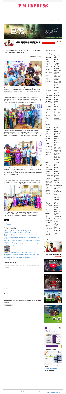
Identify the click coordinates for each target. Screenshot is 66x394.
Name (6, 284)
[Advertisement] (53, 380)
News (48, 12)
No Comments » (8, 224)
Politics (55, 12)
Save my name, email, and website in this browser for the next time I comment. (22, 301)
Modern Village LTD (55, 392)
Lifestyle (42, 12)
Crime (19, 12)
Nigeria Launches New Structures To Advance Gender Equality (20, 252)
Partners (12, 16)
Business (12, 12)
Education (25, 12)
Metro (14, 223)
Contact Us (22, 0)
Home (6, 12)
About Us (17, 0)
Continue (47, 81)
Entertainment (33, 12)
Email (6, 289)
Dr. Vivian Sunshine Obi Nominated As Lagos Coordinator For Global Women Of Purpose (48, 97)
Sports (6, 16)
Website (6, 293)
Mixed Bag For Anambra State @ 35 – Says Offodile (17, 232)
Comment (7, 267)
